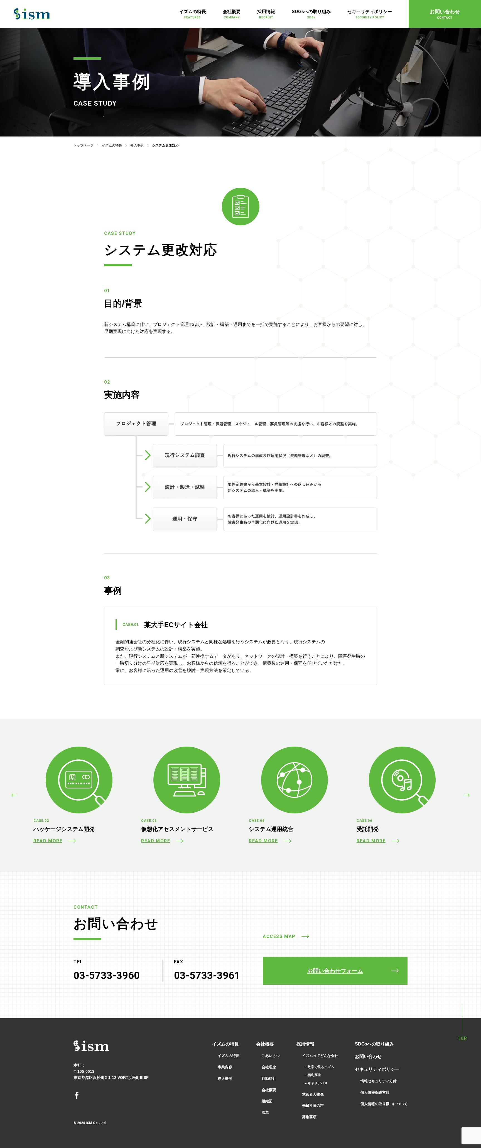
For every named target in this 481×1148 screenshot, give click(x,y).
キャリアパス (318, 1083)
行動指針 (269, 1078)
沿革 (265, 1112)
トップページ (83, 145)
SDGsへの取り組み (374, 1044)
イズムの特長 (112, 145)
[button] (14, 795)
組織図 (267, 1101)
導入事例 (137, 145)
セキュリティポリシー (377, 1069)
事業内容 (225, 1067)
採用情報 (305, 1044)
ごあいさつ (271, 1056)
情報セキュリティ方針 (378, 1081)
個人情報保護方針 (374, 1092)
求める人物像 (313, 1094)
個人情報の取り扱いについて (384, 1104)
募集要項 (309, 1117)
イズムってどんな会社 (320, 1056)
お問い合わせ (368, 1056)
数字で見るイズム (321, 1067)
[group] (79, 795)
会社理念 (269, 1067)
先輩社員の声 (313, 1105)
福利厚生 (314, 1075)
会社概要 (265, 1044)
